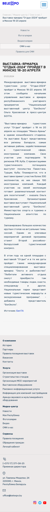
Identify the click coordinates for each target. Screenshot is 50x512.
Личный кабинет (11, 446)
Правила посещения (13, 438)
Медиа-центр (20, 15)
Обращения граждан (13, 442)
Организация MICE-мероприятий (20, 381)
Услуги (6, 368)
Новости (25, 30)
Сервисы (8, 434)
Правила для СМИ (25, 51)
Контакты (8, 361)
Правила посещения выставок (18, 353)
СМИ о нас (25, 46)
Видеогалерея (25, 41)
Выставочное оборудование (17, 385)
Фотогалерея (25, 35)
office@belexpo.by (12, 495)
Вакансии (8, 357)
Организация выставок (15, 372)
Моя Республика (11, 415)
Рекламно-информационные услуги (21, 389)
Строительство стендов (15, 377)
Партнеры (8, 349)
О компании (9, 340)
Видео (6, 423)
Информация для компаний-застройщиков (25, 393)
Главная (7, 15)
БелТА (20, 310)
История (7, 345)
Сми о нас (35, 15)
